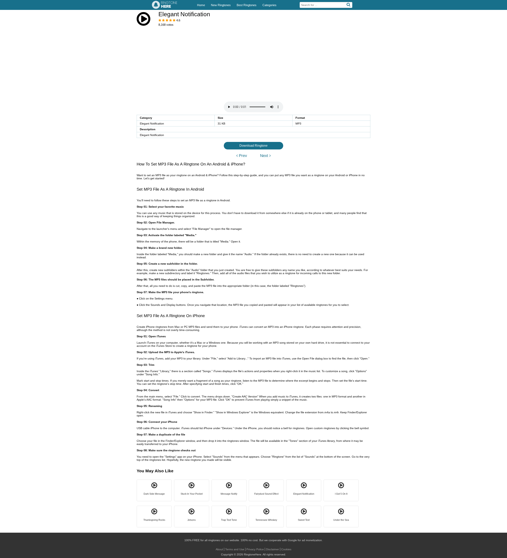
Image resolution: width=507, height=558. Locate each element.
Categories (269, 5)
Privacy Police (255, 549)
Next (264, 155)
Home (201, 5)
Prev (242, 155)
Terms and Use (234, 549)
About (219, 549)
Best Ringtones (246, 5)
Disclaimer (272, 549)
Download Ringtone (253, 145)
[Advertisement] (253, 59)
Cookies (286, 549)
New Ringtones (221, 5)
